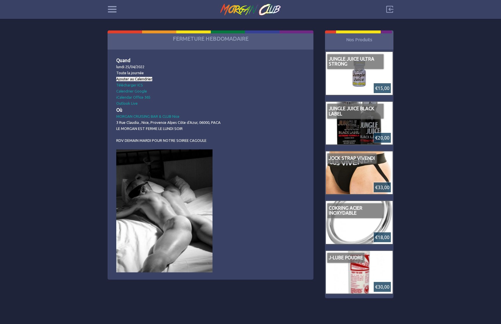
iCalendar (124, 97)
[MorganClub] (250, 9)
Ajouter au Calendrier (134, 79)
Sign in (389, 9)
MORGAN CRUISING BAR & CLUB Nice (147, 116)
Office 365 (141, 97)
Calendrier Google (131, 91)
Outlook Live (127, 103)
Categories (112, 9)
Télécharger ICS (129, 85)
